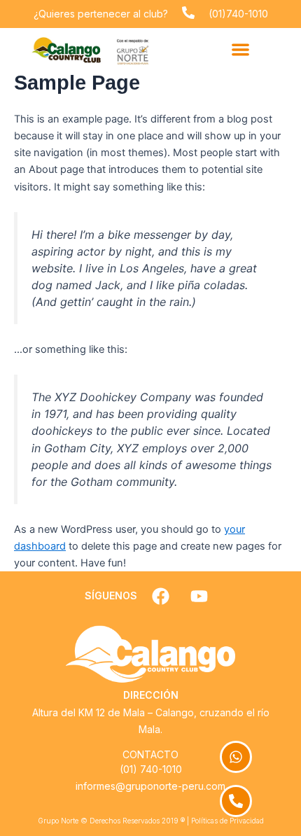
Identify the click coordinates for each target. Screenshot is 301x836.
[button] (241, 49)
